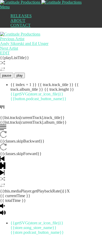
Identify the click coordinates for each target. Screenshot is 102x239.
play (19, 75)
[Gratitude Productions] (41, 2)
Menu (5, 7)
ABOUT (17, 20)
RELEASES (21, 16)
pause (6, 75)
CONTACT (20, 25)
